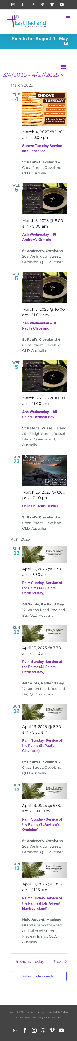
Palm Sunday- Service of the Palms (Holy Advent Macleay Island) (42, 903)
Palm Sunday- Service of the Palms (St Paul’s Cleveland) (42, 745)
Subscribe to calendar (38, 976)
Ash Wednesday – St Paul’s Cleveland (39, 326)
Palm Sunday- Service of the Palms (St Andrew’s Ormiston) (42, 824)
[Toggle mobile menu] (68, 17)
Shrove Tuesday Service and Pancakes (42, 148)
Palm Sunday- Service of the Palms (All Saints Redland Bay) (42, 587)
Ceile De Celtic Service (40, 505)
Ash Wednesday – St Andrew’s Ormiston (39, 237)
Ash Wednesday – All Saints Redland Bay (39, 414)
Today (38, 961)
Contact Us (56, 1017)
